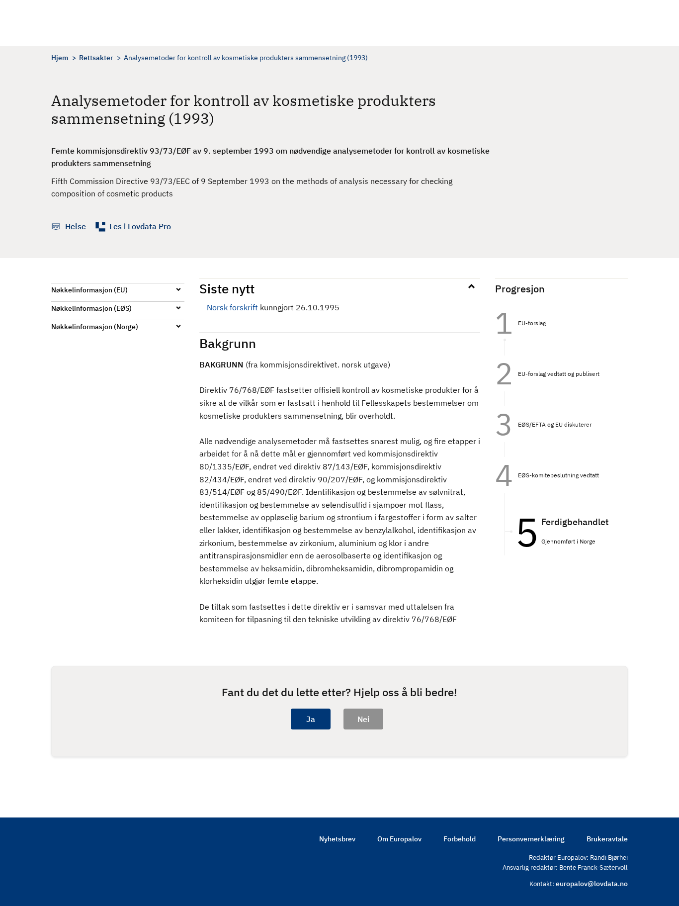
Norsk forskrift (232, 307)
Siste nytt (227, 288)
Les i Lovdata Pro (140, 226)
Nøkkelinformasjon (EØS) (91, 308)
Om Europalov (399, 838)
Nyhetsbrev (337, 838)
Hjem (59, 57)
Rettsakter (96, 57)
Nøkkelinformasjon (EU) (89, 289)
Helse (75, 226)
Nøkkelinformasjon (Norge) (94, 326)
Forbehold (459, 838)
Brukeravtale (607, 838)
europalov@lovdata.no (592, 883)
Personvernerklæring (531, 838)
